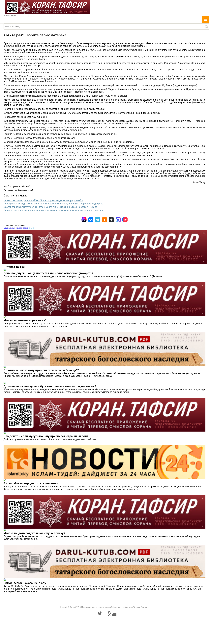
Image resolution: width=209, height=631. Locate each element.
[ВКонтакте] (90, 219)
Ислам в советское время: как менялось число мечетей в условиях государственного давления (54, 210)
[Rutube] (84, 219)
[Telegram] (97, 219)
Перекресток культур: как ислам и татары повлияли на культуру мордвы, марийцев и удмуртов (53, 203)
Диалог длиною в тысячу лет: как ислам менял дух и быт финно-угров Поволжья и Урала (50, 207)
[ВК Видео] (125, 219)
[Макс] (118, 219)
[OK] (104, 219)
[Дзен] (111, 219)
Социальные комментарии (20, 228)
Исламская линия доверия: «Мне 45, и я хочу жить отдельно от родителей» (43, 200)
